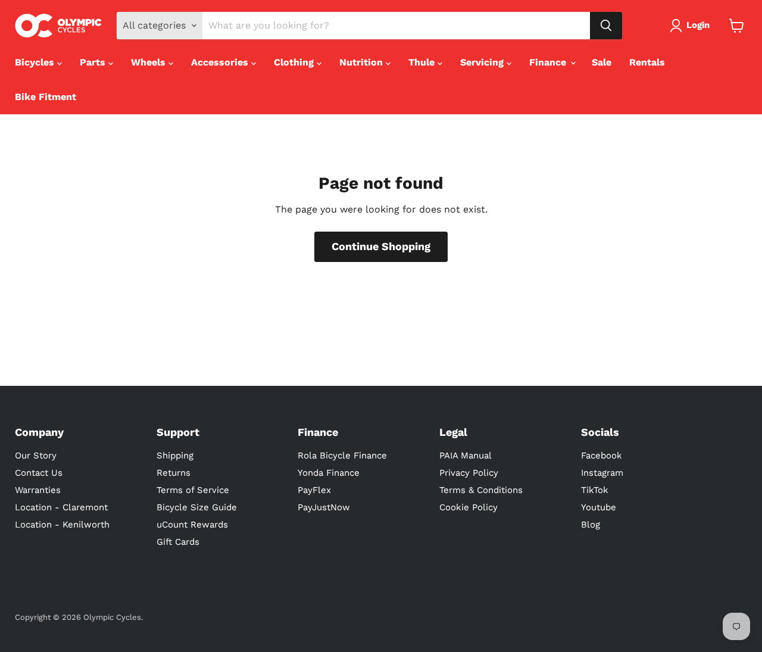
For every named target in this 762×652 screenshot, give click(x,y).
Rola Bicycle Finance (342, 455)
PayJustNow (324, 507)
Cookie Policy (468, 507)
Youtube (598, 507)
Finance (549, 62)
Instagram (602, 472)
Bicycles (36, 62)
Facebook (601, 455)
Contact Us (39, 472)
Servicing (483, 62)
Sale (601, 62)
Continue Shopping (381, 246)
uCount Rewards (192, 524)
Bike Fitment (45, 96)
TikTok (594, 490)
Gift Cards (178, 541)
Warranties (38, 490)
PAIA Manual (465, 455)
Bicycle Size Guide (197, 507)
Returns (173, 472)
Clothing (295, 62)
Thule (423, 62)
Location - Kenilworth (62, 524)
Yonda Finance (329, 472)
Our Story (36, 455)
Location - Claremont (61, 507)
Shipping (175, 455)
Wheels (149, 62)
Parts (94, 62)
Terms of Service (193, 490)
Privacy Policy (468, 472)
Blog (590, 524)
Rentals (647, 62)
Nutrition (362, 62)
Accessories (221, 62)
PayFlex (314, 490)
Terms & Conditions (481, 490)
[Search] (606, 25)
